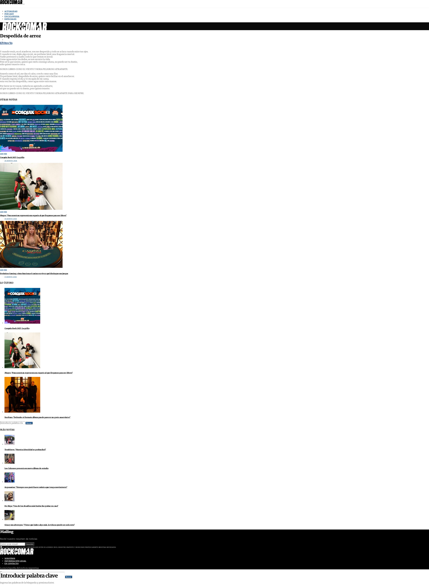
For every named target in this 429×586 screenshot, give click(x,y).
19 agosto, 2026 (10, 219)
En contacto (11, 563)
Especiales (10, 19)
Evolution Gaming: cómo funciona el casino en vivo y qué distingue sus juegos (34, 273)
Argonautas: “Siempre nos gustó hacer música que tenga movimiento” (35, 487)
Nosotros (9, 558)
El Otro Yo (6, 43)
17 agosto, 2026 (10, 277)
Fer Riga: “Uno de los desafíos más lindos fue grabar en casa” (31, 506)
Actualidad (10, 11)
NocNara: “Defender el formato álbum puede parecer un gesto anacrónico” (37, 417)
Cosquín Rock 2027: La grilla (12, 157)
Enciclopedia (11, 16)
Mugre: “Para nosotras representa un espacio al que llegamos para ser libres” (33, 215)
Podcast (9, 14)
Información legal (15, 561)
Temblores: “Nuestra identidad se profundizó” (25, 449)
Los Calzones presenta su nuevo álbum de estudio (26, 468)
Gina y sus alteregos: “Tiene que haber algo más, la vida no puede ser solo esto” (39, 525)
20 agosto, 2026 (10, 161)
